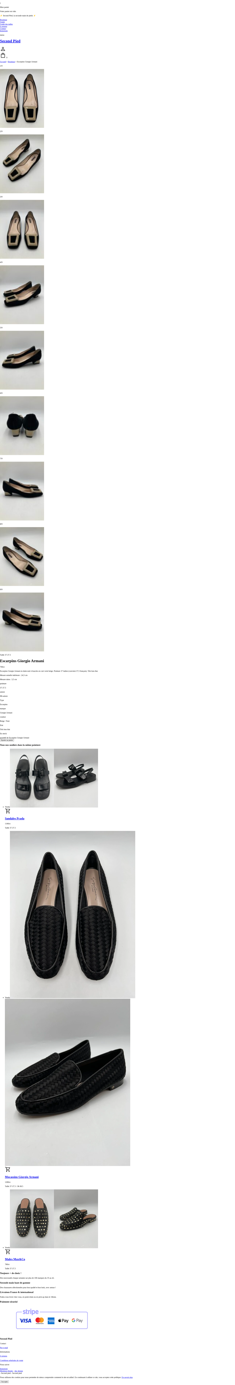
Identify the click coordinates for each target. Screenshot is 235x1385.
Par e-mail (4, 1348)
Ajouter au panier (7, 740)
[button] (8, 1172)
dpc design (19, 1371)
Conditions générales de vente (11, 1360)
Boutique (11, 62)
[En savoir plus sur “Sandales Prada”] (8, 813)
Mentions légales (6, 1371)
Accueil (3, 62)
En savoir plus (127, 1377)
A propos (3, 1356)
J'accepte (4, 1382)
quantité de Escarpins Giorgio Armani (14, 738)
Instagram (4, 1369)
